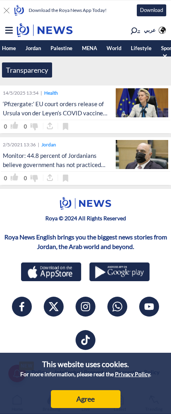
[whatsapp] (117, 307)
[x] (54, 307)
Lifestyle (141, 48)
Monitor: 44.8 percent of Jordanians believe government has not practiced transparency (52, 164)
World (114, 48)
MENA (89, 48)
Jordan (33, 48)
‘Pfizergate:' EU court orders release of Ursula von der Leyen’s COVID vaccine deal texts (53, 113)
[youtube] (149, 307)
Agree (85, 399)
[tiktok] (85, 340)
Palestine (61, 48)
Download (151, 10)
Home (9, 48)
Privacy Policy (132, 374)
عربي (150, 30)
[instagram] (85, 307)
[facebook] (22, 307)
